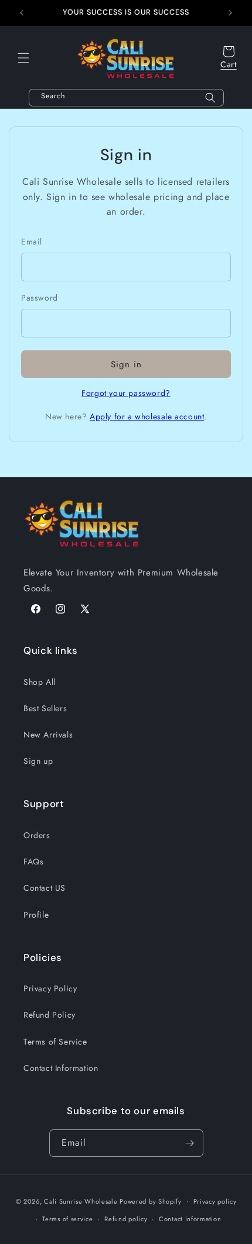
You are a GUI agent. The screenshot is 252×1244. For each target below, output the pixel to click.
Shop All (39, 682)
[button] (23, 58)
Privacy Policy (50, 988)
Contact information (190, 1219)
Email (31, 241)
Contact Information (60, 1068)
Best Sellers (45, 708)
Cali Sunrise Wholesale (80, 1200)
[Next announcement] (230, 13)
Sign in (126, 364)
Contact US (44, 888)
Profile (36, 915)
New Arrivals (48, 734)
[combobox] (126, 97)
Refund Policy (49, 1015)
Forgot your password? (126, 393)
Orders (36, 835)
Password (39, 298)
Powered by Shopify (151, 1200)
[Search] (210, 98)
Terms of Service (55, 1041)
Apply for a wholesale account (147, 416)
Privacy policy (215, 1201)
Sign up (38, 761)
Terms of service (67, 1219)
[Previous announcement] (22, 13)
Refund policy (125, 1219)
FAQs (33, 861)
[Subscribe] (190, 1143)
